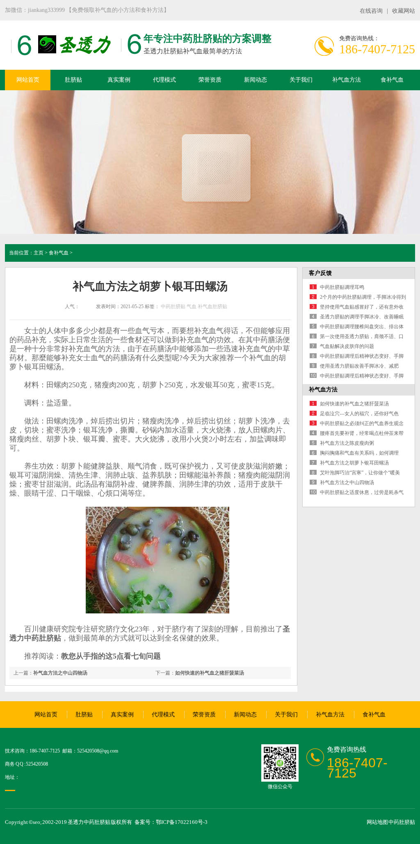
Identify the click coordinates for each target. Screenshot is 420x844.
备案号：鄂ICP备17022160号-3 (171, 822)
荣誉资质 (210, 80)
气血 (191, 306)
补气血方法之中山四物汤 (60, 673)
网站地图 (377, 822)
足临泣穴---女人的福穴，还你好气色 (359, 413)
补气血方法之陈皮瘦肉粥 (347, 443)
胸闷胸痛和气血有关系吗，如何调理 (359, 453)
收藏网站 (403, 11)
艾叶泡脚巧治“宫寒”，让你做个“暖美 (360, 473)
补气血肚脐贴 (212, 306)
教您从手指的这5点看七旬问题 (111, 656)
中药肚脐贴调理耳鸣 (342, 287)
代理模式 (164, 80)
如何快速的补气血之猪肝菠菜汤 (209, 673)
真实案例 (118, 80)
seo (36, 822)
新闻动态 (255, 80)
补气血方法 (346, 80)
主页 (38, 253)
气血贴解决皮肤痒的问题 (347, 346)
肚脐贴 (73, 80)
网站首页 (27, 80)
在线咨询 (371, 11)
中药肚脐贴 (173, 306)
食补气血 (392, 80)
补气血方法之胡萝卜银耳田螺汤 (354, 463)
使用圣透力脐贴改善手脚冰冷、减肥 (359, 366)
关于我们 (301, 80)
